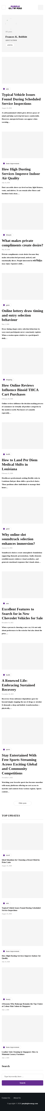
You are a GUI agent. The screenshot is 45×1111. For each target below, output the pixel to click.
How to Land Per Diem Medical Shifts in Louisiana (19, 464)
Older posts (22, 803)
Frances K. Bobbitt (16, 36)
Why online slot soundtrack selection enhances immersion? (18, 539)
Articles (10, 45)
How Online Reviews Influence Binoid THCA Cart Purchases (20, 389)
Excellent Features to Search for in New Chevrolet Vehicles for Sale (22, 613)
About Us (17, 1098)
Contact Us (6, 1098)
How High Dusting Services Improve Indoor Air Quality (21, 173)
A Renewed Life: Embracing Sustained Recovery (18, 685)
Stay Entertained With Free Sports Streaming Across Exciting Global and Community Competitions (19, 764)
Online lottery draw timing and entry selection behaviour (22, 315)
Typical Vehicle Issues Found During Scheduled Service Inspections (21, 99)
